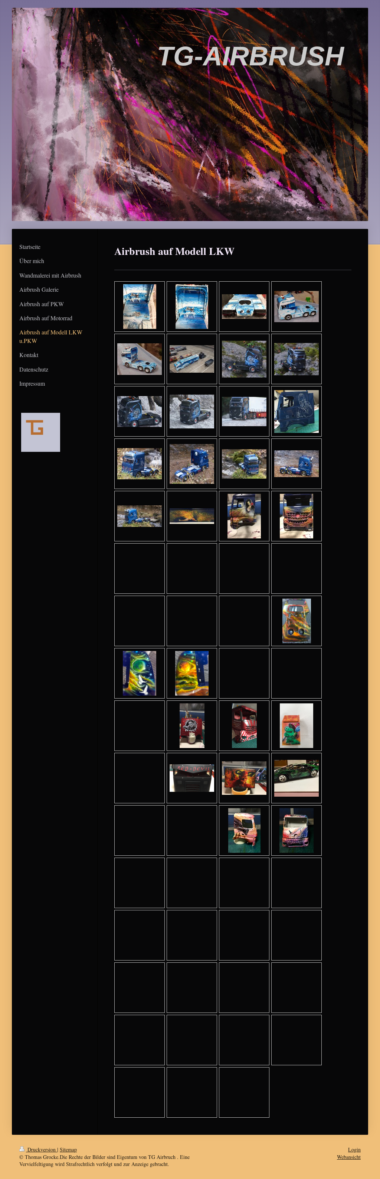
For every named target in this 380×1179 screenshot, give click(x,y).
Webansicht (349, 1156)
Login (354, 1149)
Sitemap (68, 1149)
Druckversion (41, 1149)
